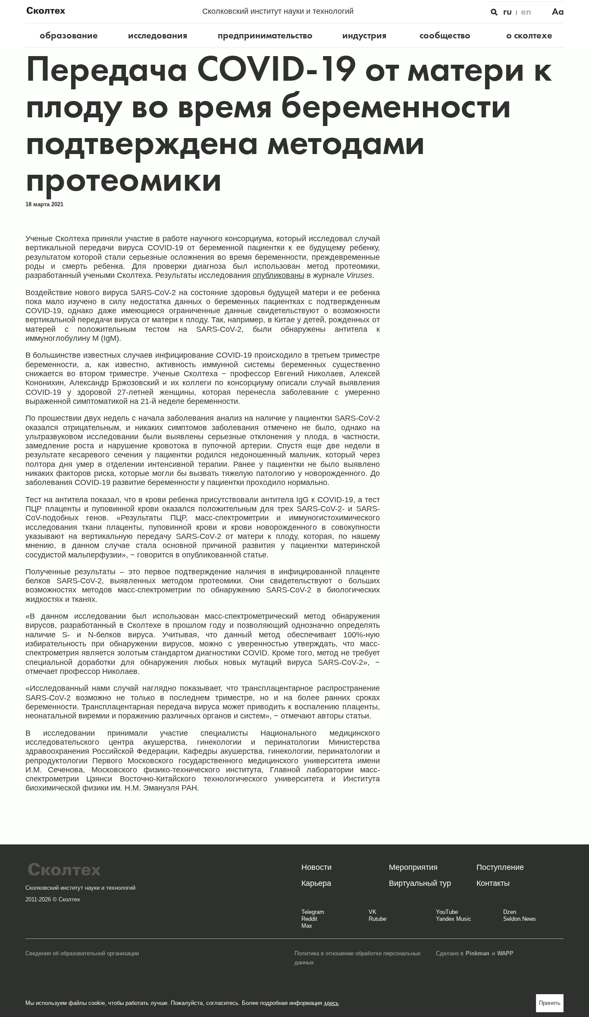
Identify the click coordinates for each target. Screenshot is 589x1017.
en (526, 11)
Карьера (316, 883)
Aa (558, 11)
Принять (550, 1003)
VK (372, 912)
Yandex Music (453, 919)
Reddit (309, 919)
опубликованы (278, 275)
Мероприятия (413, 867)
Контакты (493, 883)
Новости (316, 867)
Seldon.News (519, 919)
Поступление (500, 867)
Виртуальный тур (420, 883)
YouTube (447, 912)
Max (306, 926)
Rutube (377, 919)
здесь (331, 1003)
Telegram (312, 912)
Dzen (509, 912)
